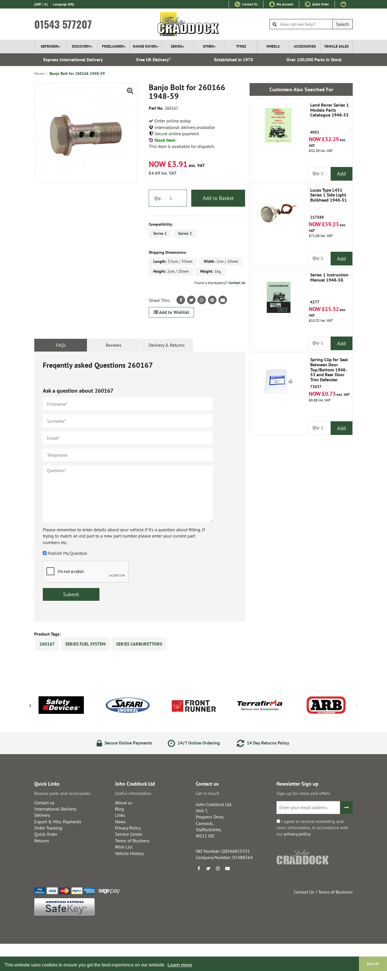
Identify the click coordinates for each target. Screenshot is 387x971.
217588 (328, 204)
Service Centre (128, 834)
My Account (284, 4)
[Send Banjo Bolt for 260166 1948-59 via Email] (222, 300)
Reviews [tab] (114, 345)
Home (39, 73)
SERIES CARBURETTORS (139, 644)
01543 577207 (63, 24)
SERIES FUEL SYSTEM (85, 644)
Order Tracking (48, 828)
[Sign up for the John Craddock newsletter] (346, 807)
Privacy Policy (128, 828)
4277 (329, 288)
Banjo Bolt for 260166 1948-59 (77, 73)
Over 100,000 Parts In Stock (314, 59)
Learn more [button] (179, 964)
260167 (47, 644)
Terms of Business (132, 840)
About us (123, 802)
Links (120, 815)
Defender (49, 46)
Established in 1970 (233, 59)
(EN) (63, 4)
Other (208, 46)
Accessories (305, 46)
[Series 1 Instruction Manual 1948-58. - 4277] (278, 296)
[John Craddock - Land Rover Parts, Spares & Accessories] (194, 24)
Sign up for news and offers (303, 793)
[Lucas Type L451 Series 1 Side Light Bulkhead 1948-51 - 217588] (278, 212)
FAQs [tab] (61, 345)
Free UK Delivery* (153, 59)
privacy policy (297, 834)
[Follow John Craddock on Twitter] (208, 868)
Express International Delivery (73, 59)
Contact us (44, 802)
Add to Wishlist (173, 312)
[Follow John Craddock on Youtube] (227, 868)
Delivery (42, 815)
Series (176, 46)
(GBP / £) (41, 4)
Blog (119, 809)
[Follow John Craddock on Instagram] (218, 868)
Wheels (273, 46)
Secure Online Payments (127, 743)
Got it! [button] (373, 963)
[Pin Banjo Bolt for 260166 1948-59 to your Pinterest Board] (212, 300)
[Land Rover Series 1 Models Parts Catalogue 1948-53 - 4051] (278, 127)
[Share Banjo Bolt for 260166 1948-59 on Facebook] (181, 300)
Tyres (241, 46)
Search (342, 24)
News (120, 821)
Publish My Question (67, 553)
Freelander (113, 46)
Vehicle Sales (336, 46)
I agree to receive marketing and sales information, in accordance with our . (312, 827)
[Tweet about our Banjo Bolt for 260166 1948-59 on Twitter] (191, 300)
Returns (41, 840)
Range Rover (144, 46)
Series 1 (160, 233)
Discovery (81, 46)
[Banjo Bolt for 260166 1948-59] (85, 133)
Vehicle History (129, 853)
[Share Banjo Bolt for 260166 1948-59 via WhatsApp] (201, 300)
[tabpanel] (139, 487)
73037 (329, 373)
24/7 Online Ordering (198, 743)
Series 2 (185, 233)
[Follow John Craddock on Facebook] (198, 868)
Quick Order (320, 4)
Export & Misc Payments (57, 821)
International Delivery (55, 809)
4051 (329, 119)
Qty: (157, 198)
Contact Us (249, 4)
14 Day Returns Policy (267, 743)
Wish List (123, 847)
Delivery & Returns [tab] (167, 345)
